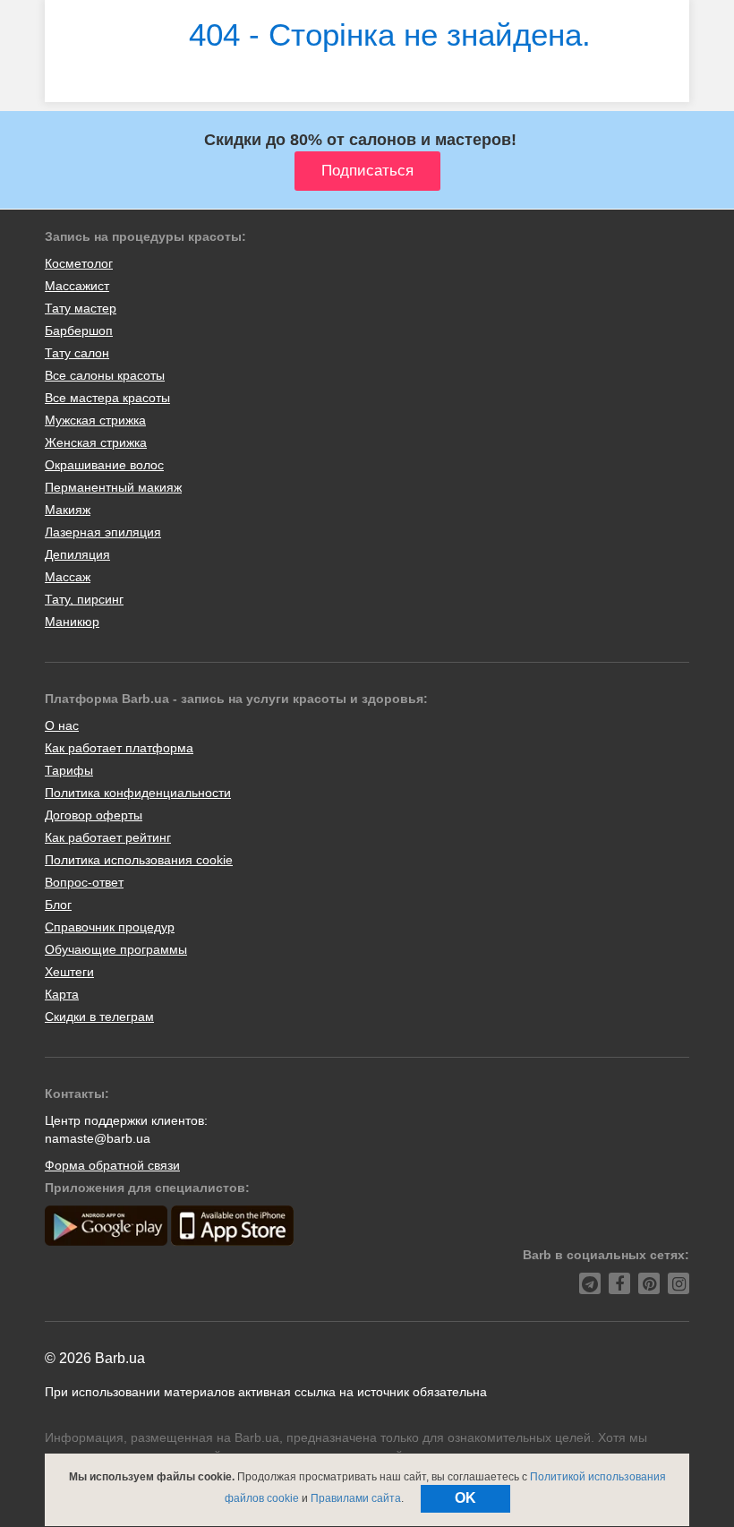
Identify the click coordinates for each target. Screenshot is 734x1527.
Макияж (67, 509)
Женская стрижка (96, 442)
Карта (62, 994)
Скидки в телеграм (99, 1016)
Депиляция (77, 554)
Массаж (67, 577)
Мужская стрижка (95, 420)
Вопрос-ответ (84, 882)
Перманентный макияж (113, 487)
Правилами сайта (356, 1498)
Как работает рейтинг (108, 837)
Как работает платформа (119, 748)
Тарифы (69, 770)
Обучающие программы (116, 949)
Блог (58, 904)
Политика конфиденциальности (138, 792)
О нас (62, 725)
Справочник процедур (110, 927)
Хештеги (69, 972)
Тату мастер (80, 308)
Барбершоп (79, 330)
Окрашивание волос (104, 465)
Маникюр (72, 621)
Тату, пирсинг (84, 599)
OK (465, 1498)
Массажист (77, 286)
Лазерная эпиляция (103, 532)
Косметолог (79, 263)
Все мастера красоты (107, 397)
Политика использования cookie (139, 860)
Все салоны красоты (105, 375)
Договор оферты (93, 815)
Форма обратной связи (112, 1165)
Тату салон (77, 353)
